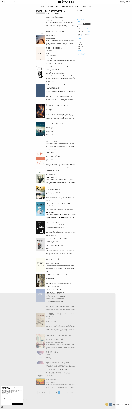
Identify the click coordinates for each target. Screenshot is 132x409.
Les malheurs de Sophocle (57, 66)
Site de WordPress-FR (82, 54)
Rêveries (50, 187)
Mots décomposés (54, 13)
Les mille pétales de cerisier (58, 335)
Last (72, 392)
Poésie (78, 17)
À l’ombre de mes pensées (57, 105)
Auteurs (64, 6)
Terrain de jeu (52, 170)
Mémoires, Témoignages (81, 15)
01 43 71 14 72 (6, 401)
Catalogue (50, 6)
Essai (78, 14)
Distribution (83, 6)
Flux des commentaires (82, 53)
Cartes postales (53, 352)
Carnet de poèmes (54, 48)
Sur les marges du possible (58, 84)
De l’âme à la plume (54, 222)
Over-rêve (50, 152)
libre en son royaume (55, 123)
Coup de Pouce (70, 6)
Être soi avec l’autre (55, 31)
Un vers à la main (53, 289)
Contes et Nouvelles (80, 19)
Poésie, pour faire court (56, 274)
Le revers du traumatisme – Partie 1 (58, 204)
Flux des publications (81, 51)
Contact (89, 6)
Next (68, 392)
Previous (43, 392)
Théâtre (78, 21)
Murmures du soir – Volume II (59, 373)
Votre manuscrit (57, 6)
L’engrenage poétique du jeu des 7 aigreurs (60, 315)
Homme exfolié (52, 259)
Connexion (80, 50)
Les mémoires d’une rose (56, 238)
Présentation (43, 6)
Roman (78, 12)
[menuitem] (43, 7)
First (39, 392)
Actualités (77, 6)
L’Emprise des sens (86, 40)
